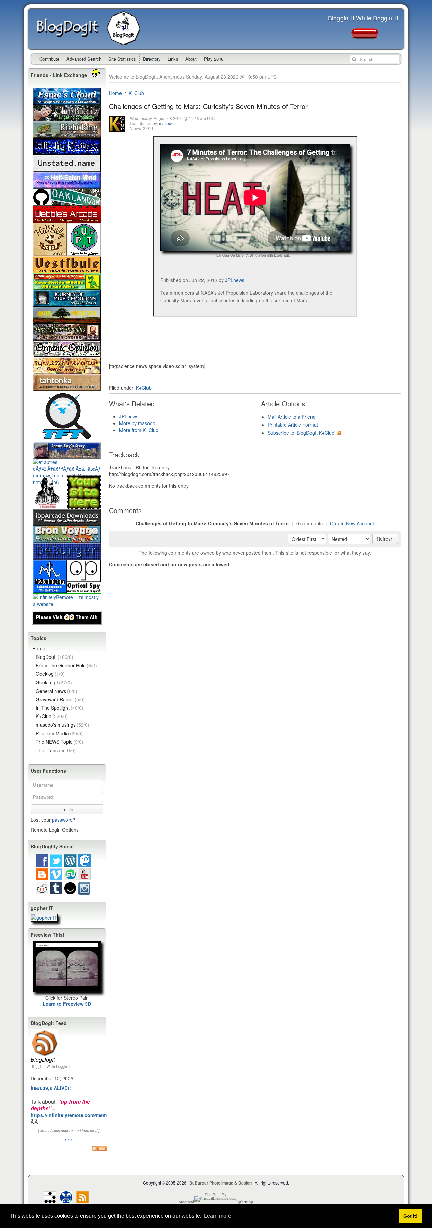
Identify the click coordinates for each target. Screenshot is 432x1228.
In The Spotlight (59, 707)
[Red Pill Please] (364, 35)
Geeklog (50, 673)
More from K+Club (138, 430)
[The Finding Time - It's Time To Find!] (67, 438)
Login (67, 809)
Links (173, 59)
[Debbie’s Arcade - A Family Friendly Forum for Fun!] (67, 219)
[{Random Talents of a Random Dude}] (50, 505)
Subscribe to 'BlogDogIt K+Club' (301, 432)
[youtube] (84, 877)
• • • (69, 1139)
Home (115, 93)
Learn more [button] (217, 1216)
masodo (166, 123)
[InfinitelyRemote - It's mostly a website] (67, 604)
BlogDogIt (72, 29)
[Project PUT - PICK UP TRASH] (84, 253)
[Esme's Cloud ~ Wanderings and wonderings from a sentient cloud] (67, 101)
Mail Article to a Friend (292, 416)
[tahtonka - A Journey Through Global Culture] (67, 387)
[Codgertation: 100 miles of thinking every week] (67, 168)
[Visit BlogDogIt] (44, 1032)
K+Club (136, 93)
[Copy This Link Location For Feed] (99, 1148)
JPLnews (234, 279)
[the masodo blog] (66, 1200)
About (191, 59)
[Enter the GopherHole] (44, 918)
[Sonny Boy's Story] (67, 455)
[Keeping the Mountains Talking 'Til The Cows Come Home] (50, 253)
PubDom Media (59, 733)
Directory (152, 59)
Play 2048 (213, 59)
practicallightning (216, 1201)
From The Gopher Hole (66, 665)
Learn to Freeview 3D (67, 1003)
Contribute (49, 59)
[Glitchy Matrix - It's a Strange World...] (67, 151)
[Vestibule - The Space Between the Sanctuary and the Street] (67, 269)
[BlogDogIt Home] (125, 41)
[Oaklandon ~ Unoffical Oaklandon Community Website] (67, 202)
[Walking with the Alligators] (67, 286)
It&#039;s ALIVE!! (51, 1088)
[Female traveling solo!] (67, 539)
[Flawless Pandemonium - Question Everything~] (67, 371)
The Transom (56, 750)
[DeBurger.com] (67, 556)
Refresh (385, 538)
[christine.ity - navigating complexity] (67, 118)
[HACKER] (50, 1200)
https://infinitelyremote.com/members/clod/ (80, 1115)
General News (56, 691)
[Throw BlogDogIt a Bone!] (84, 505)
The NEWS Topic (59, 741)
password (62, 819)
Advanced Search (83, 59)
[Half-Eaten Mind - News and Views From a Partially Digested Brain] (67, 185)
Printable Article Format (293, 424)
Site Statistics (122, 59)
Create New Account (352, 523)
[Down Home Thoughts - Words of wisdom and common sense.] (67, 337)
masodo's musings (62, 724)
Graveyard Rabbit (60, 699)
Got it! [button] (410, 1216)
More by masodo (137, 423)
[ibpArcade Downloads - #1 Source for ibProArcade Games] (67, 522)
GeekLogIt (54, 682)
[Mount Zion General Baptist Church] (50, 590)
